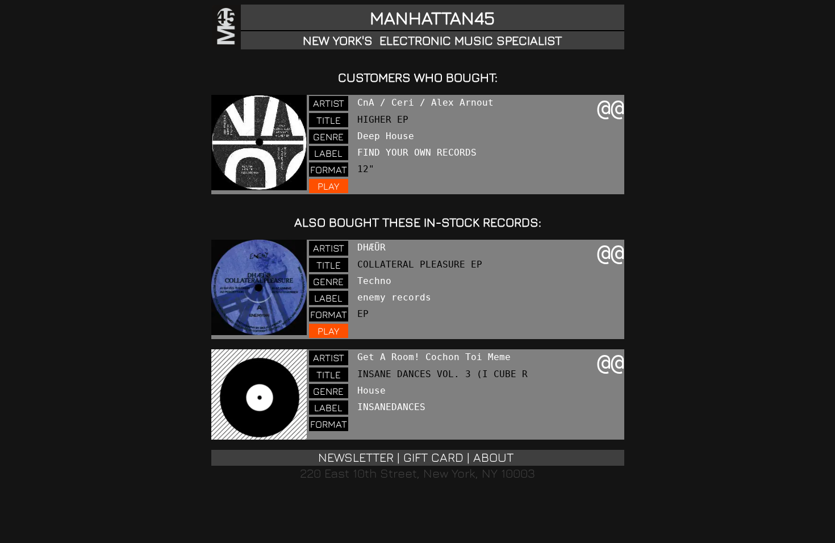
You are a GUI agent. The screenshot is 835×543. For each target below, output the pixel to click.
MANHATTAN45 (432, 17)
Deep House (385, 136)
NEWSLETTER (356, 457)
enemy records (394, 297)
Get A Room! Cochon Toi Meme (434, 357)
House (371, 390)
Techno (374, 280)
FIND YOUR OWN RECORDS (417, 152)
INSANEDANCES (391, 407)
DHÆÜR (371, 247)
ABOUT (493, 457)
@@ (610, 108)
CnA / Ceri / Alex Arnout (425, 102)
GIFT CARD (433, 457)
